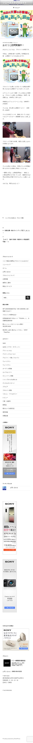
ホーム (5, 268)
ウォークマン (7, 361)
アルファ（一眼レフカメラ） (11, 357)
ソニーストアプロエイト (15, 2)
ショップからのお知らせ (10, 217)
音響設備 (5, 415)
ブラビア (5, 386)
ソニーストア (7, 264)
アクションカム (7, 350)
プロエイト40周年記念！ (10, 314)
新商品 (5, 405)
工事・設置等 (7, 401)
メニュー (17, 7)
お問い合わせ (7, 272)
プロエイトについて (9, 275)
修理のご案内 (7, 282)
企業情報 (5, 279)
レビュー (5, 397)
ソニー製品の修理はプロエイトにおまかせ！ (16, 261)
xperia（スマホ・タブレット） (12, 347)
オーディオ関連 (7, 368)
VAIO (4, 343)
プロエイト (15, 42)
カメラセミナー (7, 372)
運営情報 (5, 412)
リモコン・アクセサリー (10, 394)
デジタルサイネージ (9, 383)
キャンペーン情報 (8, 376)
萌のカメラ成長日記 (9, 408)
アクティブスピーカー (9, 354)
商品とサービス (7, 286)
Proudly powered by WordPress (11, 738)
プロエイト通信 (20, 217)
